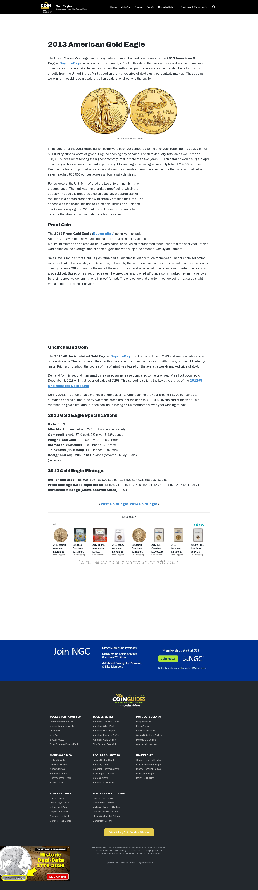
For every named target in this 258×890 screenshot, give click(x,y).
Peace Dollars (143, 726)
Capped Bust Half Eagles (148, 760)
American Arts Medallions (106, 721)
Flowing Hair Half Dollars (105, 812)
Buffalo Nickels (57, 760)
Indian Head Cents (59, 807)
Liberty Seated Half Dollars (106, 816)
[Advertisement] (129, 29)
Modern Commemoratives (63, 726)
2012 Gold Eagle (114, 504)
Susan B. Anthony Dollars (149, 735)
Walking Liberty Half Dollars (106, 807)
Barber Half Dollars (102, 821)
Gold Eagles (64, 6)
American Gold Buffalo (104, 740)
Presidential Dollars (146, 740)
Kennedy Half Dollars (103, 803)
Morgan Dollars (144, 721)
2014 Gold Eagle (143, 504)
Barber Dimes (57, 782)
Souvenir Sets (57, 740)
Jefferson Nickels (58, 764)
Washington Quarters (104, 773)
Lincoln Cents (57, 798)
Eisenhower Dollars (146, 730)
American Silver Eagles (104, 726)
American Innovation (146, 744)
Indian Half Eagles (145, 778)
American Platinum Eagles (106, 735)
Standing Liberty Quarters (106, 769)
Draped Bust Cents (59, 812)
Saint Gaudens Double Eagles (65, 744)
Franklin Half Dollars (103, 798)
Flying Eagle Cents (59, 803)
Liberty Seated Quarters (105, 760)
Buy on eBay (69, 63)
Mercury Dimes (57, 769)
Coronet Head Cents (60, 821)
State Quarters (100, 778)
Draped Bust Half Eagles (148, 769)
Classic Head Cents (60, 816)
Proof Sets (55, 730)
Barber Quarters (101, 764)
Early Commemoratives (62, 721)
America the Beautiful (103, 782)
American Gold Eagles (104, 730)
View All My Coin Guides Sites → (129, 832)
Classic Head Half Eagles (149, 764)
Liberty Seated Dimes (60, 778)
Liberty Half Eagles (145, 773)
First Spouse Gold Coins (105, 744)
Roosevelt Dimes (58, 773)
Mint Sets (54, 735)
